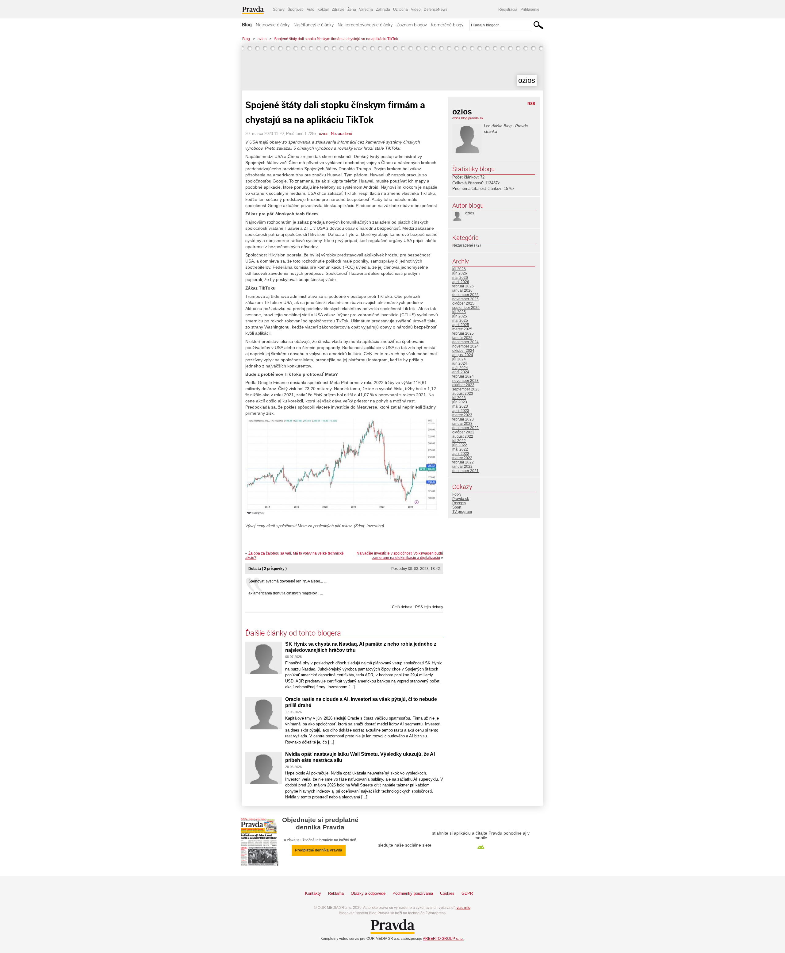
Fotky (456, 494)
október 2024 (463, 350)
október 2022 (463, 432)
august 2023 (462, 393)
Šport (456, 507)
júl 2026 (459, 269)
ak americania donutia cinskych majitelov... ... (285, 593)
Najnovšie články (272, 24)
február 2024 (463, 376)
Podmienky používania (412, 893)
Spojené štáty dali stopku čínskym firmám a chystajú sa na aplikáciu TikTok (336, 39)
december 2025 (465, 295)
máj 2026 (460, 277)
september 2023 (466, 389)
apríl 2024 (460, 372)
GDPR (467, 893)
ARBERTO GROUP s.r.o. (443, 938)
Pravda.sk (460, 499)
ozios (262, 39)
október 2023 (463, 385)
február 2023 (463, 419)
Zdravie (338, 9)
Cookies (447, 893)
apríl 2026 (460, 282)
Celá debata (402, 607)
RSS (531, 104)
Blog (247, 24)
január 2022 (462, 466)
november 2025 (465, 299)
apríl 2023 (460, 411)
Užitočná (400, 9)
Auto (310, 9)
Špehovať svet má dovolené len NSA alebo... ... (287, 581)
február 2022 (463, 462)
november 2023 (465, 381)
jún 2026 (459, 273)
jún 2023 (459, 402)
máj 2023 (460, 406)
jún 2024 (459, 363)
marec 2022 (462, 458)
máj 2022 (460, 449)
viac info (463, 907)
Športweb (296, 9)
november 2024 (465, 346)
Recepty (459, 503)
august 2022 (462, 436)
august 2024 (462, 355)
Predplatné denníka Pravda (318, 850)
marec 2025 (462, 329)
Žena (351, 9)
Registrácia (507, 9)
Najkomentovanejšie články (365, 24)
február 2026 (463, 286)
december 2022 (465, 428)
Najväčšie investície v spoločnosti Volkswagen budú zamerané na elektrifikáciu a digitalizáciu (400, 555)
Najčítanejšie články (313, 24)
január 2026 (462, 290)
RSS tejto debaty (429, 607)
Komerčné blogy (447, 24)
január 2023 (462, 423)
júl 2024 (459, 359)
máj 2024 (460, 368)
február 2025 (463, 333)
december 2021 (465, 471)
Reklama (336, 893)
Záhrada (383, 9)
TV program (462, 511)
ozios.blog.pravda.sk (467, 118)
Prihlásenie (529, 9)
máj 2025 (460, 320)
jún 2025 (459, 316)
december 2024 (465, 342)
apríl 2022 (460, 454)
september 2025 (466, 307)
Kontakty (313, 893)
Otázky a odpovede (368, 893)
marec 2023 (462, 415)
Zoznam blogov (411, 24)
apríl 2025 (460, 325)
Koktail (323, 9)
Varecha (366, 9)
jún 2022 (459, 445)
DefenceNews (435, 9)
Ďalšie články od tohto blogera (293, 633)
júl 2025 (459, 312)
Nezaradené (341, 133)
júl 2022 (459, 441)
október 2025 (463, 303)
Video (416, 9)
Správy (279, 9)
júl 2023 (459, 398)
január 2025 (462, 338)
